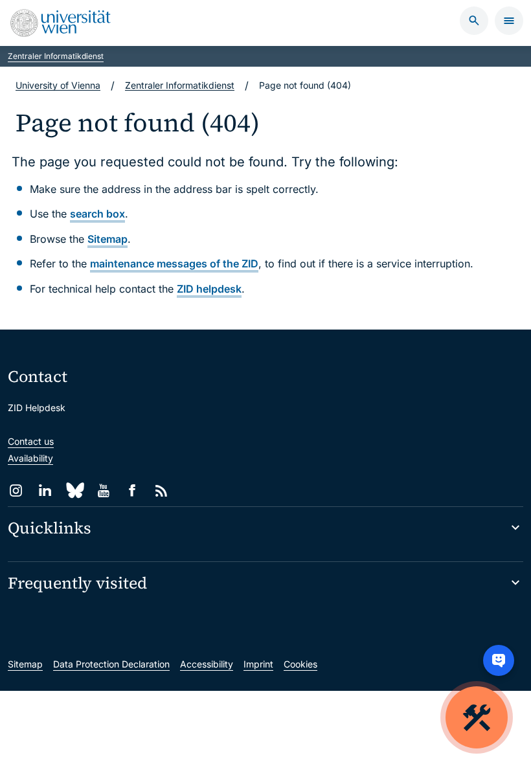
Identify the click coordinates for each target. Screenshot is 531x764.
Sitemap (107, 238)
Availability (30, 458)
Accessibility (206, 663)
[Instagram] (16, 490)
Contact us (31, 441)
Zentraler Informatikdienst (56, 56)
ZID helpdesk (209, 288)
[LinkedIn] (45, 490)
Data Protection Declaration (111, 663)
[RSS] (161, 490)
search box (97, 213)
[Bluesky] (74, 490)
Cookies (300, 663)
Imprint (258, 663)
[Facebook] (132, 490)
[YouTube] (103, 490)
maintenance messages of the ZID (174, 263)
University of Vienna (58, 85)
